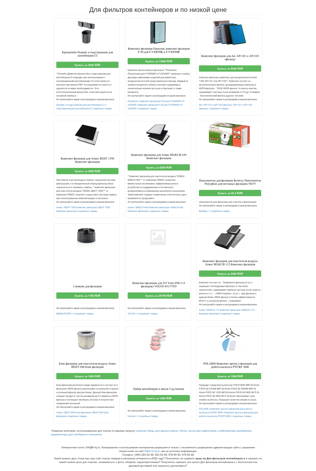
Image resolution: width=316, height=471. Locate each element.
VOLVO (131, 313)
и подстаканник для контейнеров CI (84, 104)
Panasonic (133, 101)
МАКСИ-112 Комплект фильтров (223, 309)
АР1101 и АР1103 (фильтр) (218, 104)
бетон (183, 430)
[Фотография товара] (87, 32)
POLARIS (203, 408)
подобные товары (102, 108)
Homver (132, 416)
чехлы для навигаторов (202, 430)
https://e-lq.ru (152, 451)
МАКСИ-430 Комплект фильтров (152, 207)
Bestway (203, 210)
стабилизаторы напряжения (234, 430)
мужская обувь (145, 430)
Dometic (60, 104)
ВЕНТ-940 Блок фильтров (77, 412)
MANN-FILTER (63, 313)
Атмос (59, 207)
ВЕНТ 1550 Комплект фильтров (80, 207)
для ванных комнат (166, 430)
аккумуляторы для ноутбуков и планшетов (76, 434)
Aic (200, 104)
